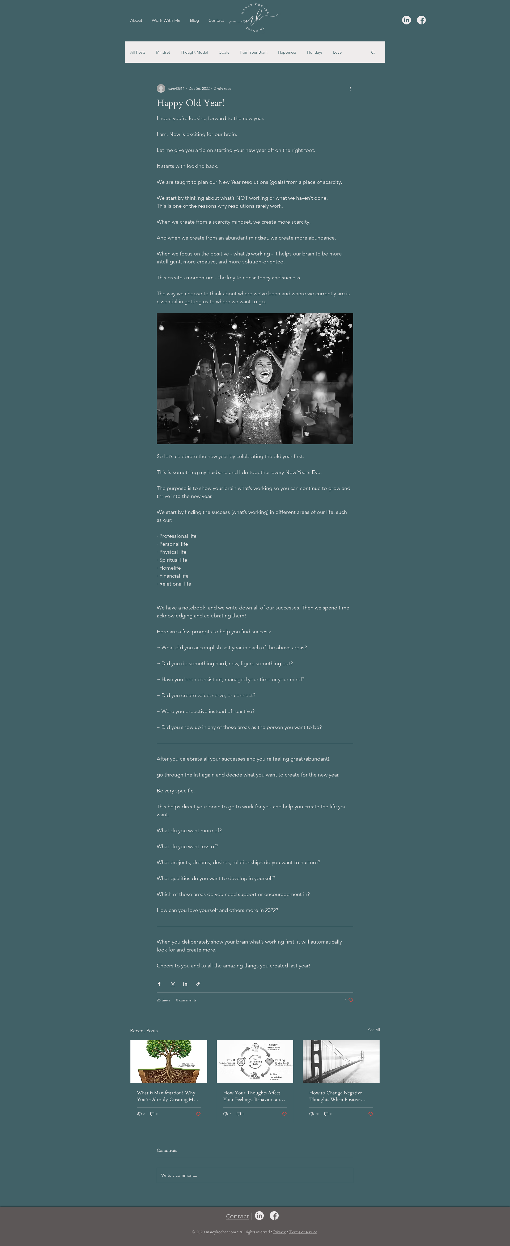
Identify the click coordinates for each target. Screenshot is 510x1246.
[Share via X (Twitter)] (172, 983)
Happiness (287, 52)
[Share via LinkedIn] (185, 983)
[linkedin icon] (406, 20)
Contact (237, 1216)
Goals (224, 52)
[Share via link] (198, 983)
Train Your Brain (253, 52)
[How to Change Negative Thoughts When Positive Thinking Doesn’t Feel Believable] (341, 1061)
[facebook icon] (421, 20)
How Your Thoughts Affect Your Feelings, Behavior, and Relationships (253, 1096)
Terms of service (303, 1232)
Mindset (163, 52)
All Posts (137, 52)
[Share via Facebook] (159, 983)
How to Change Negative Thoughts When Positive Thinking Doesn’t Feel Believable (335, 1096)
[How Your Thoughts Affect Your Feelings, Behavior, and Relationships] (255, 1061)
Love (337, 52)
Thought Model (194, 52)
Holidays (314, 52)
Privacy (279, 1232)
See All (374, 1029)
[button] (373, 52)
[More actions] (350, 88)
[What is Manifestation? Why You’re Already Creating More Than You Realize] (168, 1061)
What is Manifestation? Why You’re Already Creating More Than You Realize (168, 1096)
